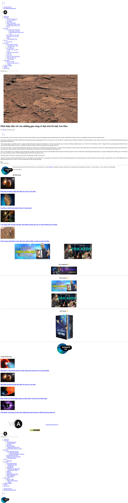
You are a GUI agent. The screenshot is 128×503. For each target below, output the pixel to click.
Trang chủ (6, 16)
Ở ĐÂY (51, 167)
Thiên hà (9, 53)
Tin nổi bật (9, 41)
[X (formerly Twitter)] (4, 135)
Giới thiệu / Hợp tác (14, 31)
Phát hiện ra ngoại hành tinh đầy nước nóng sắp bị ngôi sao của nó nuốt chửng (25, 370)
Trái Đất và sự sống (13, 45)
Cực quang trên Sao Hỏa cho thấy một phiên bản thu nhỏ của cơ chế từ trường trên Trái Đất (29, 224)
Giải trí (9, 64)
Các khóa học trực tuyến (13, 35)
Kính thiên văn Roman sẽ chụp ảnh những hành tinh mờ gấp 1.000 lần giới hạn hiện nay (28, 412)
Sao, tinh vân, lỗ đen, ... (14, 52)
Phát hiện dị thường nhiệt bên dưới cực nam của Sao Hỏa (18, 191)
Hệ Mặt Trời (11, 47)
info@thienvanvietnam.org (10, 8)
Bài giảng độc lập (12, 39)
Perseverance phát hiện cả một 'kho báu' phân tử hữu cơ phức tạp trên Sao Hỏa (25, 241)
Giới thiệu (6, 17)
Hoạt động (9, 21)
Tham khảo (6, 60)
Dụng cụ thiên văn (11, 57)
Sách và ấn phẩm (11, 23)
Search (2, 71)
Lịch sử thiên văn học (12, 44)
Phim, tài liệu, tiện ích (13, 63)
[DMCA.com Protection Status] (35, 430)
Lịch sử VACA (11, 20)
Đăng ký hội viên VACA (14, 24)
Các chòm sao (10, 48)
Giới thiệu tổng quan (12, 19)
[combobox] (10, 71)
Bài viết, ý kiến (10, 61)
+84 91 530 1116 (7, 7)
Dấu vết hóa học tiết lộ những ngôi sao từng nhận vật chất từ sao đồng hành (24, 398)
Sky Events (6, 68)
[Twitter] (4, 3)
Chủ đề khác (11, 59)
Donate (5, 67)
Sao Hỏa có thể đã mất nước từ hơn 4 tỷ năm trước (16, 208)
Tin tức (5, 40)
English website (8, 65)
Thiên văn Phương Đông (13, 56)
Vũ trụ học (9, 55)
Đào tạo (6, 28)
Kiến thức (6, 43)
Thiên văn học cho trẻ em (13, 29)
